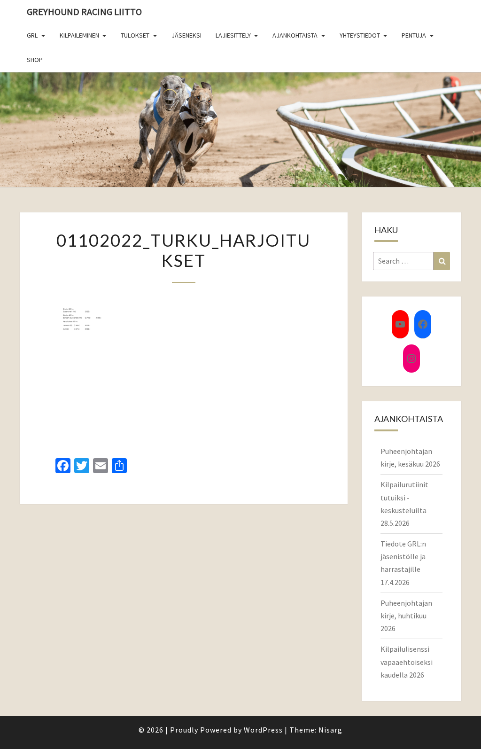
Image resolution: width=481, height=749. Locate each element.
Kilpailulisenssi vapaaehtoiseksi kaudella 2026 (406, 661)
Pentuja (414, 35)
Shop (35, 59)
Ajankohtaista (295, 35)
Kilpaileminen (79, 35)
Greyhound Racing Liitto (84, 11)
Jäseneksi (186, 35)
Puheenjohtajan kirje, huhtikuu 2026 (406, 615)
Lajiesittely (233, 35)
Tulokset (135, 35)
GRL (32, 35)
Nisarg (330, 729)
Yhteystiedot (360, 35)
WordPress (263, 729)
